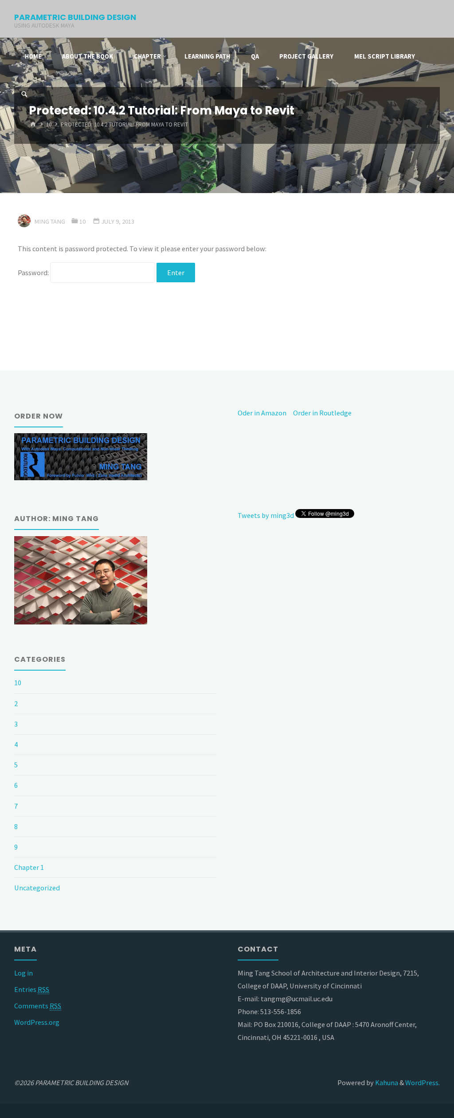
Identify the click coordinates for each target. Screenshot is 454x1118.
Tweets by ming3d (266, 515)
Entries (31, 989)
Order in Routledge (322, 412)
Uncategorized (37, 887)
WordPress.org (36, 1022)
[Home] (33, 125)
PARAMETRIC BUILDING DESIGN (75, 16)
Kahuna (386, 1082)
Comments (37, 1005)
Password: (34, 272)
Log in (23, 972)
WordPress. (422, 1082)
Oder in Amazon (262, 412)
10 (48, 125)
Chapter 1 (29, 867)
